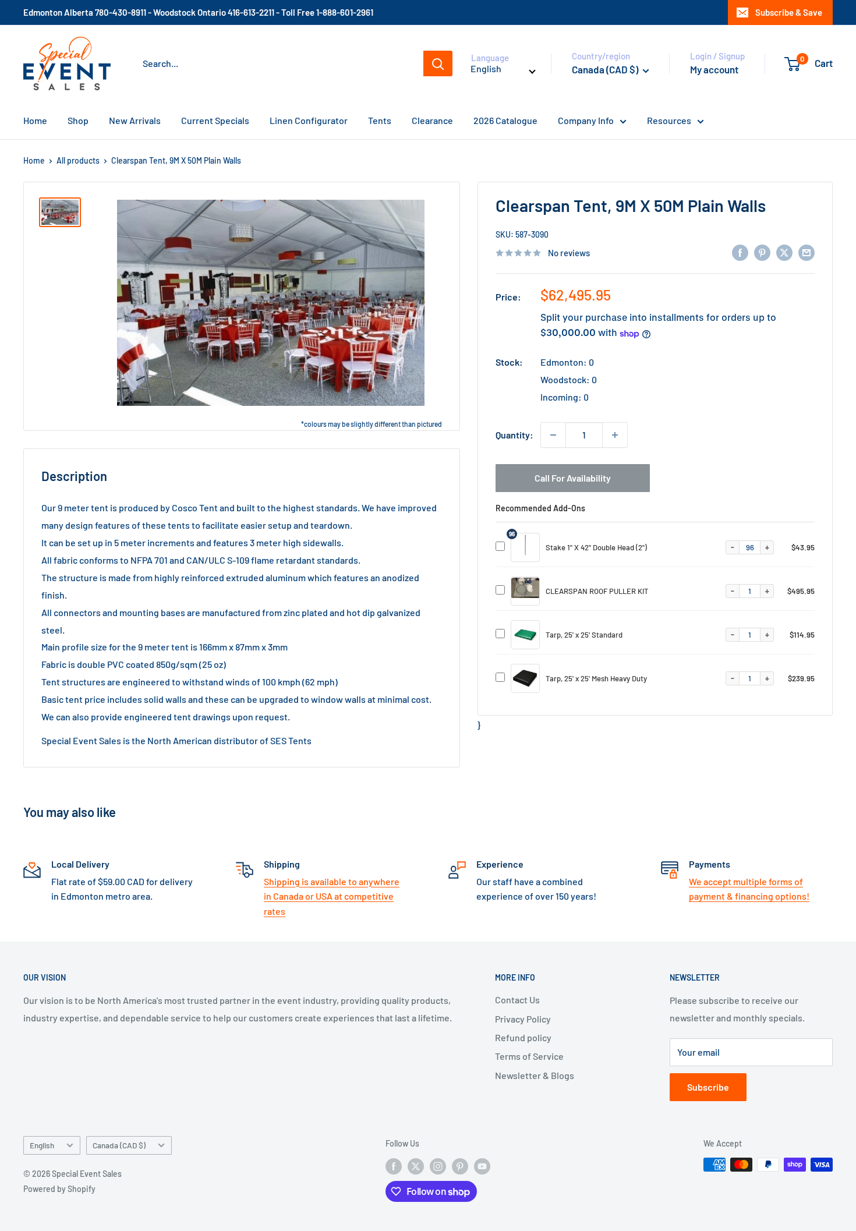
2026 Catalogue (505, 120)
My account (714, 69)
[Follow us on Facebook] (393, 1166)
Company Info (586, 120)
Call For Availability (573, 477)
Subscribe (708, 1086)
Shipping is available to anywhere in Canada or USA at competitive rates (331, 896)
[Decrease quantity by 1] (553, 435)
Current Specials (215, 120)
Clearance (432, 120)
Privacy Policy (523, 1018)
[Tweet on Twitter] (784, 252)
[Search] (437, 63)
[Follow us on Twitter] (416, 1166)
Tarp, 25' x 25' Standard (584, 634)
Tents (379, 120)
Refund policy (523, 1037)
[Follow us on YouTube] (482, 1166)
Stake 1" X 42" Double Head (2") (596, 547)
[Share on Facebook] (740, 252)
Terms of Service (529, 1056)
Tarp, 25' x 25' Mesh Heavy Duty (596, 678)
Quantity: (514, 434)
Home (35, 120)
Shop (78, 120)
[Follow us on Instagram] (438, 1166)
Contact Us (517, 999)
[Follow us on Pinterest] (460, 1166)
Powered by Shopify (59, 1189)
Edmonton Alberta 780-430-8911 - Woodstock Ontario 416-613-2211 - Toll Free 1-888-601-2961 (198, 12)
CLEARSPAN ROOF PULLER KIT (597, 591)
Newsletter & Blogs (534, 1075)
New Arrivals (135, 120)
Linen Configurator (309, 120)
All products (78, 160)
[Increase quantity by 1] (615, 435)
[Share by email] (806, 252)
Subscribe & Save (788, 12)
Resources (669, 120)
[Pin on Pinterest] (762, 252)
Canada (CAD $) (119, 1145)
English (42, 1145)
